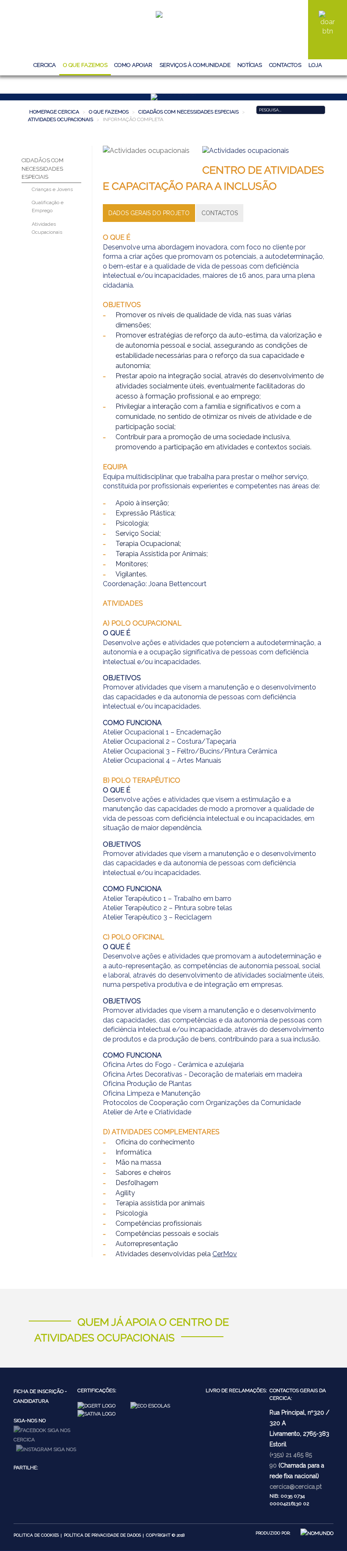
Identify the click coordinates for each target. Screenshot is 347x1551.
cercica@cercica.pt (296, 1486)
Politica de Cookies (36, 1535)
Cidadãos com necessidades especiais (42, 168)
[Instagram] (46, 1449)
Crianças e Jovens (52, 189)
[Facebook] (45, 1434)
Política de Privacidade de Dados (102, 1535)
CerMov (224, 1254)
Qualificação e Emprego (47, 206)
